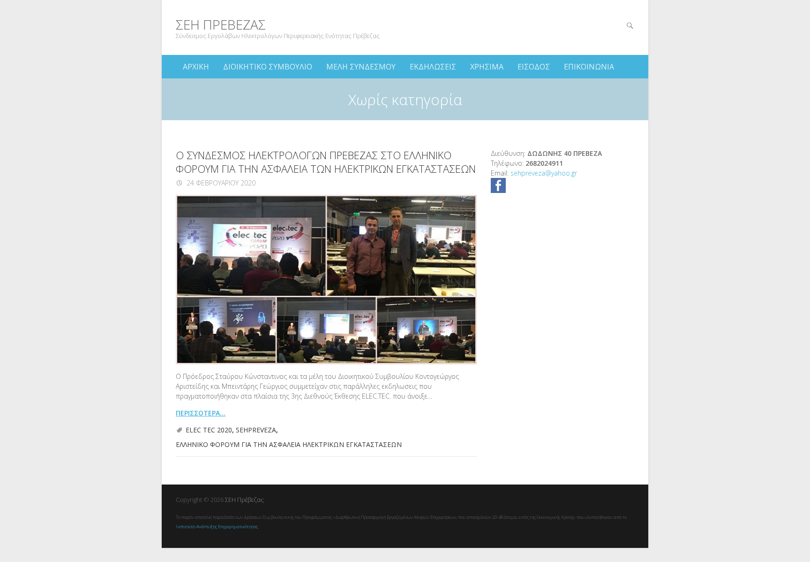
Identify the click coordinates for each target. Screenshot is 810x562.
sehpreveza (256, 429)
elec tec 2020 (209, 429)
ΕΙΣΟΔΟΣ (534, 67)
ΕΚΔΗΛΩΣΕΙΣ (433, 67)
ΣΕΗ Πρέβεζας (221, 24)
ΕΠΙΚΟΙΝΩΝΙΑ (589, 67)
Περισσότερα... (200, 412)
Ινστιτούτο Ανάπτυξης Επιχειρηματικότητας (217, 527)
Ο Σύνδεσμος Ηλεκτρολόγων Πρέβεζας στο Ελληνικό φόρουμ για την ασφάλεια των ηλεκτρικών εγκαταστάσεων (326, 162)
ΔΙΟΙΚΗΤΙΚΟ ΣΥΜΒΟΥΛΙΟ (267, 67)
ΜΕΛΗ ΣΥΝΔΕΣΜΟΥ (361, 67)
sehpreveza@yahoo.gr (543, 173)
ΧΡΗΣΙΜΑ (486, 67)
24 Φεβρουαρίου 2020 (220, 182)
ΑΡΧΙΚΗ (196, 67)
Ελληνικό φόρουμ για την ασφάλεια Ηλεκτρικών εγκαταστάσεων (289, 444)
